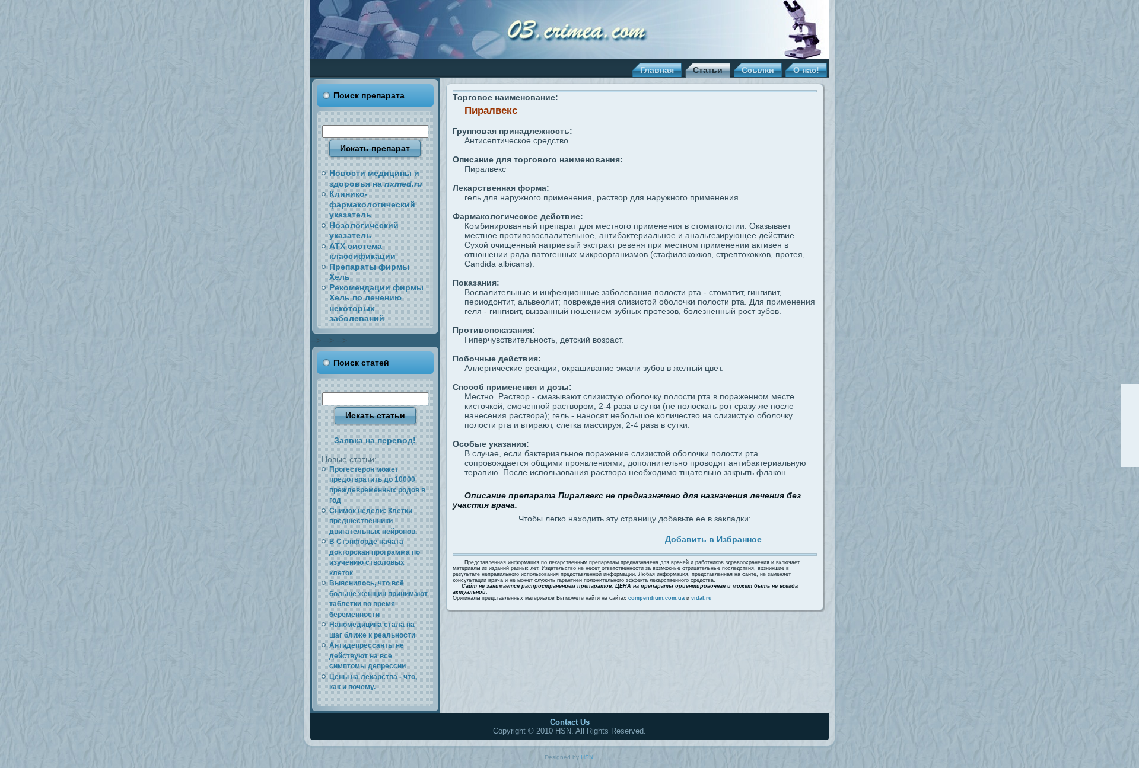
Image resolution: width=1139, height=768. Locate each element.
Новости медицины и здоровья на (375, 178)
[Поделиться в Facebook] (526, 537)
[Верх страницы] (1130, 393)
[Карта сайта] (1130, 441)
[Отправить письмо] (1130, 425)
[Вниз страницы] (1130, 457)
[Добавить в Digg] (649, 537)
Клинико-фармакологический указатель (372, 204)
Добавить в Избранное (713, 539)
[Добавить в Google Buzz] (567, 537)
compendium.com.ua (656, 598)
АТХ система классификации (362, 251)
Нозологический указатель (364, 230)
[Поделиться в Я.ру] (621, 537)
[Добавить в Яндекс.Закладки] (608, 537)
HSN (587, 757)
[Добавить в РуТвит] (594, 537)
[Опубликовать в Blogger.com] (635, 537)
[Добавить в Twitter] (512, 537)
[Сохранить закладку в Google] (553, 537)
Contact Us (570, 722)
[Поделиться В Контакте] (581, 537)
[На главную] (1130, 409)
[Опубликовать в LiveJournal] (540, 537)
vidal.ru (701, 598)
